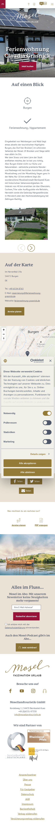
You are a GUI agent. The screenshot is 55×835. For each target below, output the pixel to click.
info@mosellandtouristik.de (27, 714)
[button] (3, 4)
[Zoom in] (4, 330)
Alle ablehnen (27, 472)
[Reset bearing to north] (4, 338)
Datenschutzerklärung (15, 627)
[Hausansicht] (26, 224)
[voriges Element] (21, 248)
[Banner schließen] (50, 361)
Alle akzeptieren (27, 463)
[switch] (47, 422)
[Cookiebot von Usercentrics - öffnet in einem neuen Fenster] (32, 361)
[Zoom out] (4, 334)
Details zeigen (38, 454)
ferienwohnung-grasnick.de (27, 300)
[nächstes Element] (31, 248)
